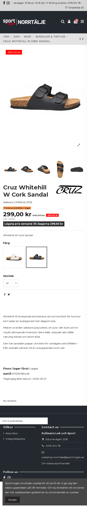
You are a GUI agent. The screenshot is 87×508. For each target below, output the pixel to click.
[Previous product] (80, 39)
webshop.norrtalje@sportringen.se (63, 457)
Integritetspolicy (15, 438)
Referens (8, 202)
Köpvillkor (12, 433)
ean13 (7, 373)
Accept (12, 499)
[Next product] (83, 39)
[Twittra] (9, 294)
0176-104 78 (53, 445)
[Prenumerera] (44, 421)
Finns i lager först (16, 368)
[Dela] (4, 294)
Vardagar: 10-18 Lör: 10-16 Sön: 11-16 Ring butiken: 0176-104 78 (47, 2)
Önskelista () (76, 7)
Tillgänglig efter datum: (17, 378)
